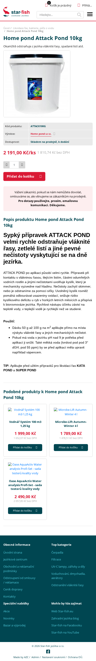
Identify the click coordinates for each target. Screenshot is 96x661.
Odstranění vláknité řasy (67, 585)
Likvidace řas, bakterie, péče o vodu (33, 28)
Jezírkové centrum (15, 559)
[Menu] (90, 15)
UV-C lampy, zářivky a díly (68, 566)
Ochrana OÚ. (75, 657)
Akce (6, 611)
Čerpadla (57, 552)
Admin (35, 657)
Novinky (9, 618)
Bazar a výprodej (14, 625)
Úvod (6, 28)
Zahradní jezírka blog (65, 618)
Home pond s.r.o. (41, 133)
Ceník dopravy (13, 589)
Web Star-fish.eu (62, 611)
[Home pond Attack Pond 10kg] (36, 83)
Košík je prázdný (60, 5)
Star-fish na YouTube (65, 632)
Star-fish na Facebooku (66, 625)
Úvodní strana (12, 552)
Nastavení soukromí (53, 657)
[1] (79, 14)
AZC (26, 657)
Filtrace (56, 559)
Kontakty (9, 596)
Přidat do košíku (20, 176)
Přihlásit (87, 5)
